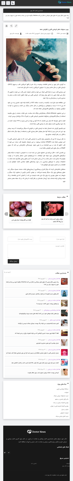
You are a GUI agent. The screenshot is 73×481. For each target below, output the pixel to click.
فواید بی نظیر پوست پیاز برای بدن (21, 220)
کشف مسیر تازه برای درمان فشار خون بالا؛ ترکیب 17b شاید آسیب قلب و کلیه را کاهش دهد (35, 363)
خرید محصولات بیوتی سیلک (61, 396)
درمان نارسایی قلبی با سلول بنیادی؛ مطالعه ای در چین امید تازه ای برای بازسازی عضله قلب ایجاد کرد (32, 353)
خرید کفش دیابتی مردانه (62, 416)
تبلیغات (68, 464)
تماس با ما (33, 464)
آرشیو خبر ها (7, 272)
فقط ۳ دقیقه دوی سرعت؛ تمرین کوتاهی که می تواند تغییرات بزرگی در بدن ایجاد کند (37, 333)
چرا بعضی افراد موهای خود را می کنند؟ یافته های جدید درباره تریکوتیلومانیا (39, 314)
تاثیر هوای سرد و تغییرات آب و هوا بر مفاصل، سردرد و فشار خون (42, 294)
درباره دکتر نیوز (66, 466)
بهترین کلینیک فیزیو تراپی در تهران (59, 406)
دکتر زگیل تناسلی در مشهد (61, 399)
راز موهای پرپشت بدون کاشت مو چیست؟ (47, 304)
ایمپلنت (66, 392)
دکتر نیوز (50, 475)
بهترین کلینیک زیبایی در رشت (60, 403)
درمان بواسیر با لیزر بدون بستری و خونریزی (47, 343)
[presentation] (66, 214)
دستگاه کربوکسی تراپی (62, 389)
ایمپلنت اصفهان (64, 413)
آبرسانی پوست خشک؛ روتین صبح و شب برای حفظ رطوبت (43, 373)
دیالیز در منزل (64, 409)
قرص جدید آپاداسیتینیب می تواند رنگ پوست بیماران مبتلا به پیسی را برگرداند (38, 323)
